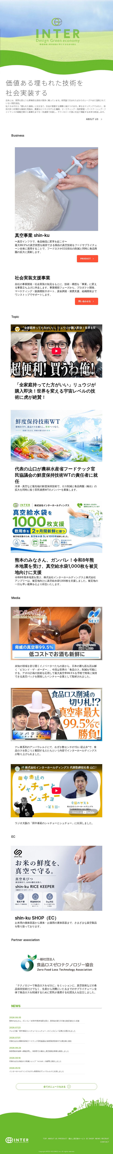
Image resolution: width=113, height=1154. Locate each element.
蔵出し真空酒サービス (76, 1138)
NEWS (97, 1138)
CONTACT (104, 1142)
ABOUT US (52, 1138)
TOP (45, 1138)
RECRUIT (105, 1138)
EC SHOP (90, 1138)
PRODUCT (62, 1138)
